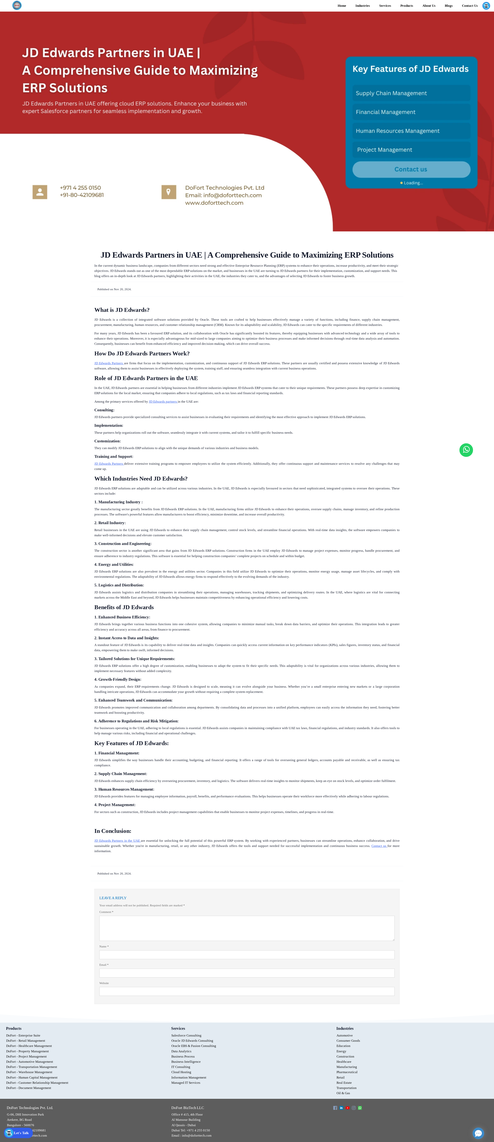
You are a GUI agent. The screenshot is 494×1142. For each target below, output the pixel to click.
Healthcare (344, 1062)
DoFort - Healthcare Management (29, 1046)
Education (343, 1046)
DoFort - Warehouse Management (29, 1072)
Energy (341, 1051)
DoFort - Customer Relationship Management (37, 1083)
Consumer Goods (348, 1040)
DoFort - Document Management (28, 1088)
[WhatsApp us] (466, 450)
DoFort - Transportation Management (31, 1067)
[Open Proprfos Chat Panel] (478, 1133)
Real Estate (344, 1083)
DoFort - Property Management (27, 1051)
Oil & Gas (343, 1093)
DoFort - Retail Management (25, 1040)
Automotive (345, 1035)
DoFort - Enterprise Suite (23, 1035)
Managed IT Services (185, 1083)
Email (104, 964)
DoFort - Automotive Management (29, 1062)
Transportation (347, 1088)
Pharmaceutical (347, 1072)
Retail (341, 1077)
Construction (345, 1056)
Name (104, 946)
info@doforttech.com (196, 1135)
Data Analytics (181, 1051)
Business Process (183, 1056)
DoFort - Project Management (26, 1056)
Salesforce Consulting (186, 1035)
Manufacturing (347, 1067)
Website (104, 983)
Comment (106, 911)
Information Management (188, 1077)
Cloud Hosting (181, 1072)
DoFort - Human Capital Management (32, 1077)
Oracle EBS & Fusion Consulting (193, 1046)
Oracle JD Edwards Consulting (192, 1040)
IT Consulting (180, 1067)
